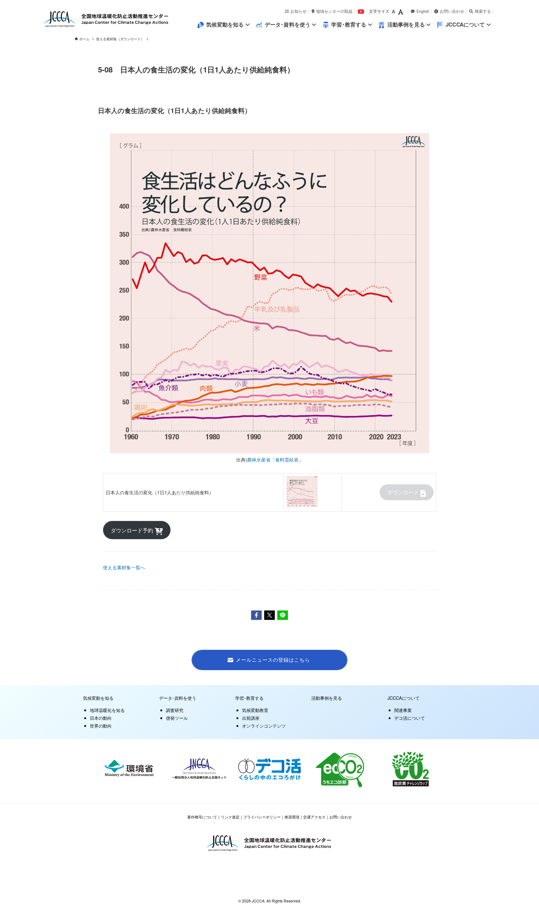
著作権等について (202, 816)
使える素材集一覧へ (124, 567)
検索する (483, 11)
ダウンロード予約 (133, 530)
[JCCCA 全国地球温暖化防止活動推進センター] (120, 19)
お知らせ (298, 11)
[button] (256, 615)
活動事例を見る (326, 697)
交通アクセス (314, 816)
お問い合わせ (452, 11)
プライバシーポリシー (262, 816)
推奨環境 (291, 816)
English (422, 11)
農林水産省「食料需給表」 (275, 459)
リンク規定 (230, 816)
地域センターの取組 (334, 11)
